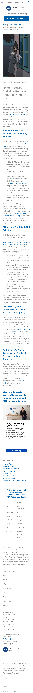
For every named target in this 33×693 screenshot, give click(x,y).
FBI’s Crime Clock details (18, 183)
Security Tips (7, 464)
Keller (8, 527)
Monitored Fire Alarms (10, 478)
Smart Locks (7, 474)
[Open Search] (29, 2)
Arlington (9, 531)
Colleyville (20, 520)
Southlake (20, 524)
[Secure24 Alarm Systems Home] (16, 8)
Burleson (20, 502)
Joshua (19, 512)
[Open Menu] (2, 2)
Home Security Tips (9, 466)
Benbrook (20, 531)
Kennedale (9, 512)
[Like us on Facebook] (4, 658)
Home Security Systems (11, 469)
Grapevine (20, 516)
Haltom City (9, 520)
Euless (8, 535)
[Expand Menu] (19, 21)
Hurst (8, 506)
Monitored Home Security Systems (14, 481)
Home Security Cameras (11, 476)
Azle (7, 502)
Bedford (8, 516)
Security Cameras (9, 471)
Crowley (8, 524)
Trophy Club (20, 527)
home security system (17, 114)
